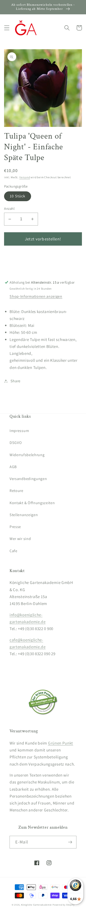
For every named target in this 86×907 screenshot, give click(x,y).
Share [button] (16, 380)
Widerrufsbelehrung (27, 454)
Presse (15, 526)
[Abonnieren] (70, 842)
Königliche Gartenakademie (36, 904)
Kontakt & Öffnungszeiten (32, 502)
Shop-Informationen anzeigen (36, 296)
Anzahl (9, 208)
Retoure (16, 490)
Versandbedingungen (28, 478)
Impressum (19, 430)
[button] (7, 28)
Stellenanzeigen (24, 514)
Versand (24, 177)
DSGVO (16, 442)
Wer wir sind (20, 538)
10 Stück (17, 196)
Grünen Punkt (60, 743)
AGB (13, 466)
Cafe (13, 550)
